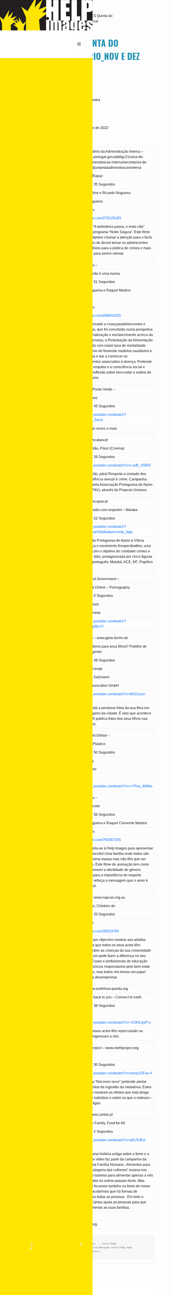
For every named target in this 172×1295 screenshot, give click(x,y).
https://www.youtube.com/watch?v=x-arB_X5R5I (112, 465)
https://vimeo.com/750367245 (97, 840)
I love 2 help (109, 1243)
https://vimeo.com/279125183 (97, 218)
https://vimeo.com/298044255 (97, 315)
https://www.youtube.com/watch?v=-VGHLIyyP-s (112, 1022)
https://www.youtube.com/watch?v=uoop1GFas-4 (113, 1073)
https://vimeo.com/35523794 (96, 931)
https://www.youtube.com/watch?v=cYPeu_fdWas (113, 786)
